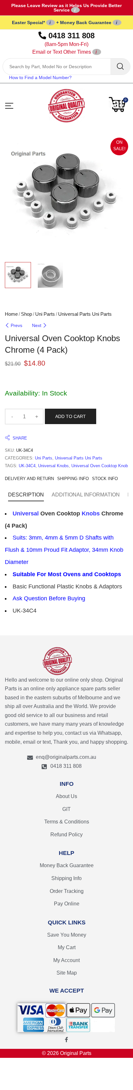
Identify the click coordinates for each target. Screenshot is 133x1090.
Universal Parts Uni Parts (85, 314)
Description (26, 494)
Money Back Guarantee (67, 865)
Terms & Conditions (66, 821)
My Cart (67, 947)
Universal (26, 513)
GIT (66, 809)
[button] (118, 104)
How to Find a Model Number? (40, 77)
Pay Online (66, 903)
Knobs (91, 513)
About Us (66, 796)
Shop (26, 314)
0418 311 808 (63, 43)
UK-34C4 (27, 465)
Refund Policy (66, 834)
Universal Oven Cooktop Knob (99, 465)
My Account (66, 960)
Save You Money (66, 935)
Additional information (86, 494)
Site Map (66, 973)
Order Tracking (67, 891)
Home (11, 314)
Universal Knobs (53, 465)
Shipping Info (66, 878)
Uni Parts (45, 314)
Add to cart (70, 416)
